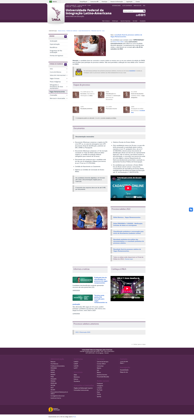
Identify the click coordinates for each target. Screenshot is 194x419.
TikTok (99, 394)
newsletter (132, 71)
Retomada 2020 (85, 332)
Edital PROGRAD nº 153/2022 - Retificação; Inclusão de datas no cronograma (128, 224)
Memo (99, 372)
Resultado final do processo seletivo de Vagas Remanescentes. (127, 250)
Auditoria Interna (56, 398)
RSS (144, 5)
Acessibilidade (124, 370)
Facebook (139, 15)
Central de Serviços (102, 362)
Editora (76, 379)
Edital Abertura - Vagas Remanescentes (126, 217)
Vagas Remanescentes (84, 30)
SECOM (53, 385)
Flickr (142, 15)
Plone (74, 416)
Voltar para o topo (139, 344)
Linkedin (99, 388)
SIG (98, 370)
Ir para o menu (81, 5)
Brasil (55, 2)
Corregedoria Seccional (57, 396)
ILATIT (75, 368)
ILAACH (76, 362)
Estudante (143, 21)
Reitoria (53, 362)
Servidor (135, 21)
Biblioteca (77, 377)
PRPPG (53, 370)
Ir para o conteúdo (71, 5)
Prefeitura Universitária (57, 366)
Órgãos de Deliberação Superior (83, 388)
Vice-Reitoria (54, 364)
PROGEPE (53, 379)
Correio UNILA (101, 364)
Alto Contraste (127, 5)
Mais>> (122, 363)
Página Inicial (61, 30)
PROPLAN (54, 383)
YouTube (137, 15)
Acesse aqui (129, 259)
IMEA (75, 375)
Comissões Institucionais (81, 390)
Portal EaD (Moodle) (103, 377)
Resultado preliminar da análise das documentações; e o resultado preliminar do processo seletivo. (128, 241)
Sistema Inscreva (102, 375)
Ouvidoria (77, 381)
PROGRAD (54, 368)
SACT (52, 388)
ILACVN (76, 366)
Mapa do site (137, 5)
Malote (99, 368)
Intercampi (100, 366)
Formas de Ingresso (71, 30)
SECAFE (53, 390)
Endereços (115, 21)
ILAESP (76, 364)
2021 (77, 332)
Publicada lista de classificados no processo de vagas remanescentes (101, 280)
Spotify (99, 396)
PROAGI (53, 381)
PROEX (53, 372)
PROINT (53, 375)
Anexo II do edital (118, 41)
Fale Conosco (106, 21)
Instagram (144, 15)
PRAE (52, 377)
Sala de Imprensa (125, 21)
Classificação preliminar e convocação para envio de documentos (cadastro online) (128, 232)
